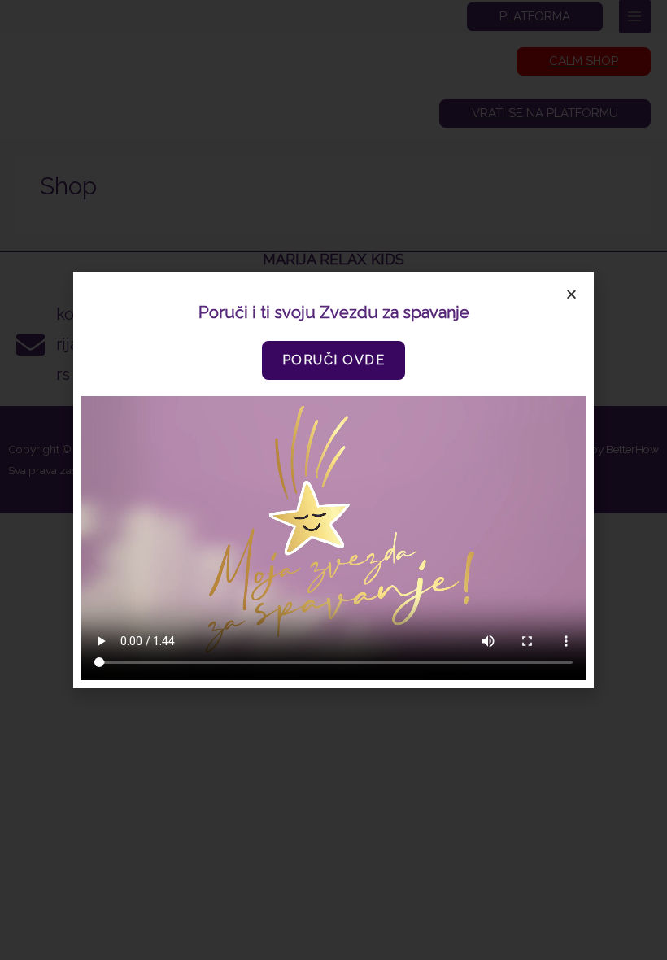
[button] (334, 360)
